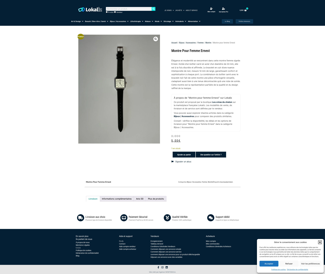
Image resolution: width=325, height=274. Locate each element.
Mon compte (211, 12)
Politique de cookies (278, 269)
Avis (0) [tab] (139, 198)
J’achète (178, 10)
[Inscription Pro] (223, 8)
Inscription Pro (223, 12)
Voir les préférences (310, 263)
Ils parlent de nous (84, 239)
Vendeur (119, 12)
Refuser (289, 263)
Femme (201, 42)
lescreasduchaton (226, 182)
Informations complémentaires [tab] (117, 198)
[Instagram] (162, 267)
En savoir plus (82, 236)
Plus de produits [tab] (156, 198)
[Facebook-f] (158, 267)
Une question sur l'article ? (211, 154)
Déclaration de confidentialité (297, 269)
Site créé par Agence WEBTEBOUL (162, 272)
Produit (111, 12)
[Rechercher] (153, 9)
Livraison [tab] (93, 198)
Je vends (168, 10)
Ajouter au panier (184, 154)
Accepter (269, 263)
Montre (208, 42)
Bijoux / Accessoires (187, 42)
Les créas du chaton (222, 102)
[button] (320, 242)
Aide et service (192, 10)
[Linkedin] (166, 267)
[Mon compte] (211, 8)
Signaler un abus (183, 161)
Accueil (174, 42)
